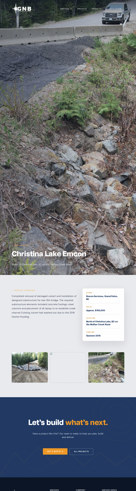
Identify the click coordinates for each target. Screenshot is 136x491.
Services (64, 9)
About (95, 9)
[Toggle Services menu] (71, 8)
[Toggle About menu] (100, 8)
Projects (82, 9)
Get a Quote (115, 9)
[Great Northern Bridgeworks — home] (21, 9)
